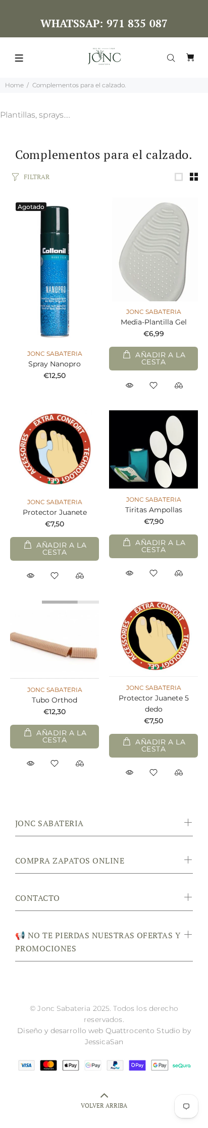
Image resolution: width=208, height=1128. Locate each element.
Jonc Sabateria (54, 353)
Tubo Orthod (54, 700)
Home (14, 85)
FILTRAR (36, 176)
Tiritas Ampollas (153, 509)
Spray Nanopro (54, 363)
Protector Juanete (55, 512)
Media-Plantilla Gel (154, 322)
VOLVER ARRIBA (104, 1105)
